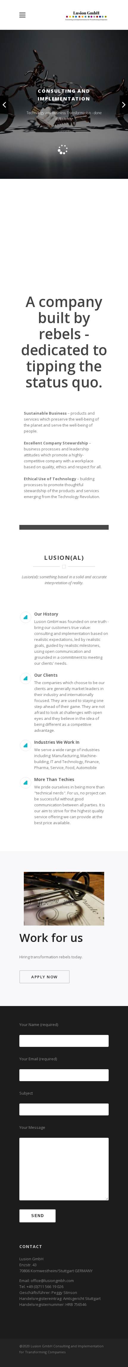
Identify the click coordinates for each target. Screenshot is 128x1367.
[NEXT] (124, 104)
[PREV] (4, 104)
